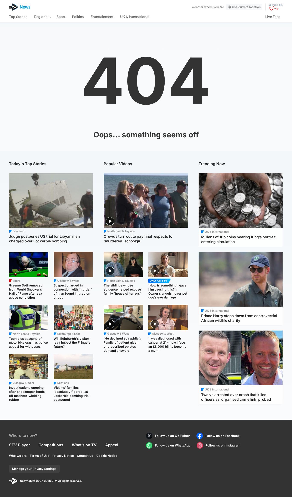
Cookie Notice (106, 455)
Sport (60, 17)
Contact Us (85, 455)
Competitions (50, 445)
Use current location (246, 7)
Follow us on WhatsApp (172, 445)
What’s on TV (84, 445)
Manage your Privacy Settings (34, 468)
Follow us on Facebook (222, 436)
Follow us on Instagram (223, 445)
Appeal (111, 445)
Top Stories (18, 17)
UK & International (134, 17)
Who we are (18, 455)
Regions (40, 17)
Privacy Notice (63, 455)
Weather (197, 7)
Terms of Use (39, 455)
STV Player (19, 445)
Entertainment (102, 17)
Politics (78, 17)
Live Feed (272, 17)
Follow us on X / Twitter (172, 436)
